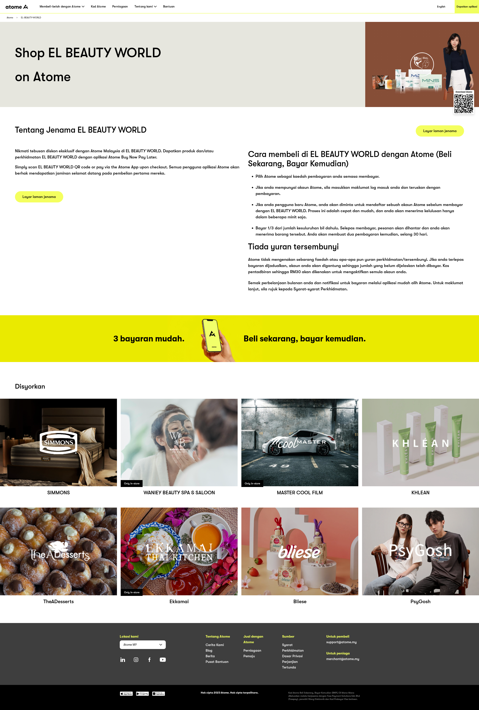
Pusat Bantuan (217, 662)
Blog (209, 650)
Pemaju (249, 656)
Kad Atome (98, 6)
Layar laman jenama (39, 197)
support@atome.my (341, 642)
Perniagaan (120, 6)
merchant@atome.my (342, 659)
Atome (10, 17)
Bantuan (169, 6)
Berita (210, 656)
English (441, 6)
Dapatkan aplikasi (467, 6)
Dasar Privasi (292, 656)
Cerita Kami (215, 645)
